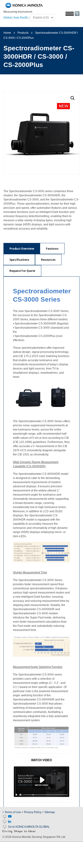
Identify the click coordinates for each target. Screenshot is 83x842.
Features (52, 249)
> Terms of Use (12, 812)
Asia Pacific (21, 17)
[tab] (21, 248)
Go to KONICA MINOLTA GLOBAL (29, 826)
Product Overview (21, 249)
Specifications (19, 260)
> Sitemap (48, 812)
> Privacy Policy (32, 812)
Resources (48, 260)
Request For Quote (22, 271)
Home (7, 32)
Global (7, 17)
